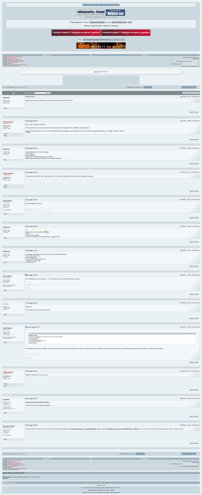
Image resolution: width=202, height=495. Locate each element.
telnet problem (11, 57)
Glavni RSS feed (92, 490)
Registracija (86, 25)
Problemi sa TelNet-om (13, 65)
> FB (146, 87)
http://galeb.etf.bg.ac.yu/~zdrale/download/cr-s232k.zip (123, 429)
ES (113, 490)
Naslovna (85, 5)
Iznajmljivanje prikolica (114, 492)
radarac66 (37, 477)
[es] (3, 87)
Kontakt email (101, 485)
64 (192, 66)
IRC (17, 87)
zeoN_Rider (31, 477)
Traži (48, 93)
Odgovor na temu (194, 112)
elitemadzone (98, 17)
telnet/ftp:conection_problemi (15, 60)
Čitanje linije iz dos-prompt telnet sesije (17, 64)
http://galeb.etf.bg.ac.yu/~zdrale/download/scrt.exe (86, 429)
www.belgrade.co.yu (10, 408)
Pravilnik (96, 5)
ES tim (119, 487)
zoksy (15, 477)
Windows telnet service (13, 59)
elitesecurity (89, 17)
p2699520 (20, 477)
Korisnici (110, 5)
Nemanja (25, 477)
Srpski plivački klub (96, 492)
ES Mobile (114, 17)
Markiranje (185, 93)
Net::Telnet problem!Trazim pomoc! (16, 61)
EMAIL (104, 17)
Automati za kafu (86, 492)
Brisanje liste (196, 58)
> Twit (150, 87)
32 (190, 66)
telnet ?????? (23, 87)
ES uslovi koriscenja (86, 487)
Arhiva (108, 490)
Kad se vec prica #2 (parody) (15, 56)
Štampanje (192, 93)
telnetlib (10, 63)
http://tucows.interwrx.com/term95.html (37, 402)
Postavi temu (185, 87)
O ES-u (101, 5)
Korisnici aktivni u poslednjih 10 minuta (14, 473)
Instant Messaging (10, 87)
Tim (106, 5)
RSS (109, 17)
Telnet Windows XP (12, 62)
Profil (5, 108)
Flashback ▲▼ (106, 25)
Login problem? (114, 25)
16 (189, 66)
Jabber (5, 285)
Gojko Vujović (101, 487)
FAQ (91, 5)
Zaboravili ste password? (96, 25)
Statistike (116, 5)
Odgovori (193, 87)
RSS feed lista (101, 490)
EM (111, 490)
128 (195, 66)
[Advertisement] (101, 80)
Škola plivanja (104, 492)
